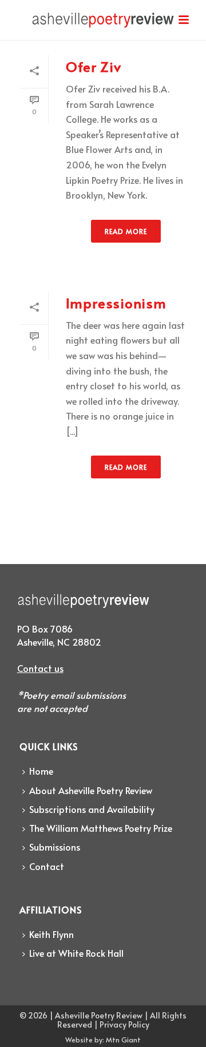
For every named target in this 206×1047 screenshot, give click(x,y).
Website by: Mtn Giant (103, 1039)
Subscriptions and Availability (91, 809)
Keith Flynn (51, 934)
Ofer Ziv (93, 66)
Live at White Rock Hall (76, 953)
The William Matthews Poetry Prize (100, 828)
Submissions (54, 846)
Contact (46, 866)
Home (41, 770)
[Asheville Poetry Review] (103, 25)
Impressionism (116, 302)
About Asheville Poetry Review (90, 790)
